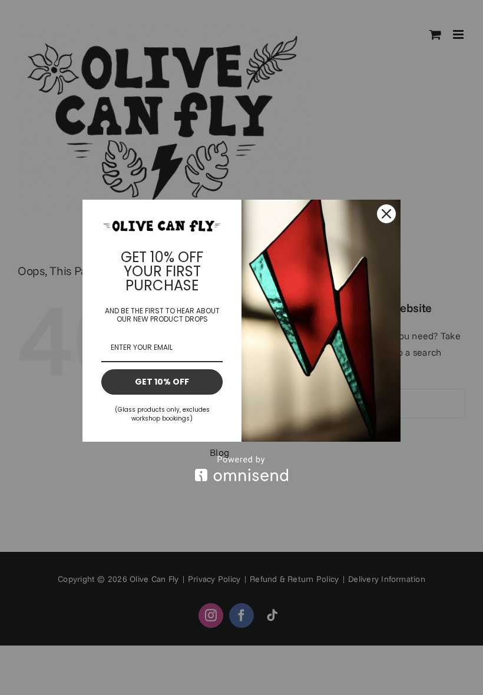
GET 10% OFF (162, 382)
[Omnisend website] (241, 468)
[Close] (386, 214)
